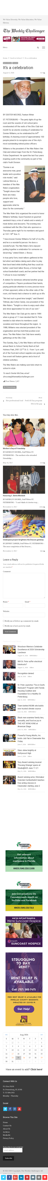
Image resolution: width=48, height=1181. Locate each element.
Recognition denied (26, 673)
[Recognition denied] (9, 673)
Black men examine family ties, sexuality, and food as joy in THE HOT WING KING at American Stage (31, 722)
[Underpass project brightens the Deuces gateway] (24, 511)
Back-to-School (7, 63)
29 (41, 1058)
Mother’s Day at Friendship (14, 448)
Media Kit (6, 1135)
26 (24, 1058)
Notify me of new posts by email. (18, 626)
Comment (7, 571)
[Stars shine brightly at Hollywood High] (9, 750)
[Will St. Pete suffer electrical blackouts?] (9, 661)
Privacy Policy (8, 1138)
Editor (32, 668)
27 (12, 1043)
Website (6, 611)
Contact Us (7, 1126)
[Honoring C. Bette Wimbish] (24, 467)
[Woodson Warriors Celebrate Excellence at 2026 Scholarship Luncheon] (9, 647)
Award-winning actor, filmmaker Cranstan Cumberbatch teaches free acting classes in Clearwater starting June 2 (31, 781)
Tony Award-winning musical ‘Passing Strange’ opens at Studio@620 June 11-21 (29, 765)
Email (27, 602)
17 (12, 1054)
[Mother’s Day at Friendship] (24, 420)
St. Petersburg (10, 387)
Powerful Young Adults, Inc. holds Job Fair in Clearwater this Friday (31, 738)
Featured (15, 63)
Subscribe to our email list (13, 1147)
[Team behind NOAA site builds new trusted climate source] (9, 706)
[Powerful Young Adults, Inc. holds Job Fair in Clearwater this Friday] (9, 735)
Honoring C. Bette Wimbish (14, 495)
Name (6, 602)
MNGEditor (33, 656)
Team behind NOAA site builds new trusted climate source (31, 707)
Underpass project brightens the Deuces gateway (23, 540)
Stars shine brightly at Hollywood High (27, 752)
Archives (6, 1132)
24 (12, 1058)
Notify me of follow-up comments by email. (22, 621)
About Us (6, 1129)
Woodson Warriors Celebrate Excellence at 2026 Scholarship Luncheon (31, 649)
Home (5, 1122)
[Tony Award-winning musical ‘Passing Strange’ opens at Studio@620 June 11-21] (9, 762)
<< (6, 1035)
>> (41, 1035)
